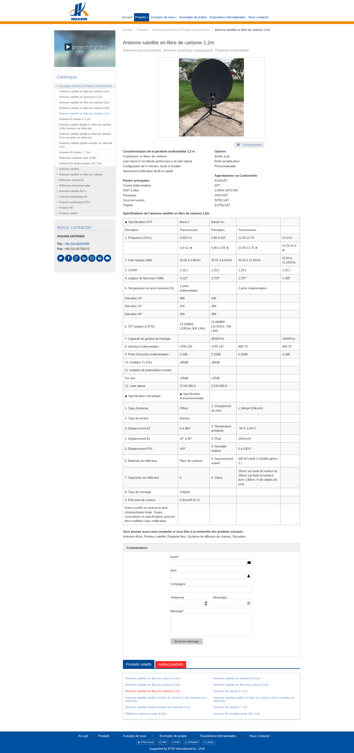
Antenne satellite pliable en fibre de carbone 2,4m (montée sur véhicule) (165, 699)
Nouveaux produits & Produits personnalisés (181, 29)
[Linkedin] (84, 258)
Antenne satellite (69, 169)
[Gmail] (91, 258)
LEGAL (210, 742)
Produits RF (66, 207)
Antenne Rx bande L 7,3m (230, 707)
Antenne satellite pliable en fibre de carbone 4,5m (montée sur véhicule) (253, 699)
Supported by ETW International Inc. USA (177, 748)
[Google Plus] (76, 258)
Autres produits (170, 664)
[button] (141, 17)
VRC (164, 742)
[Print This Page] (99, 258)
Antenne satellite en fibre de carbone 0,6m (152, 684)
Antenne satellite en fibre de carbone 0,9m (241, 684)
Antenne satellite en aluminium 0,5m (237, 678)
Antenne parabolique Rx (73, 196)
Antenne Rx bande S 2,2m (230, 691)
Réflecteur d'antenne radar (74, 185)
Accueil (127, 29)
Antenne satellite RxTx (72, 191)
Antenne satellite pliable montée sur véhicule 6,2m (157, 707)
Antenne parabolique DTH (74, 202)
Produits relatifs (138, 664)
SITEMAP (192, 742)
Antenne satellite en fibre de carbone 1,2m (152, 691)
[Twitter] (60, 258)
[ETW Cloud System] (107, 258)
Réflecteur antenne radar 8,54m (146, 713)
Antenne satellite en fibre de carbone (81, 174)
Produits (142, 29)
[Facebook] (68, 258)
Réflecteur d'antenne (71, 180)
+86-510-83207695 (76, 244)
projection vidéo (89, 47)
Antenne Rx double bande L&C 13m (236, 713)
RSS (177, 742)
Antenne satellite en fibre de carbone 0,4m (152, 678)
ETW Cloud (147, 742)
